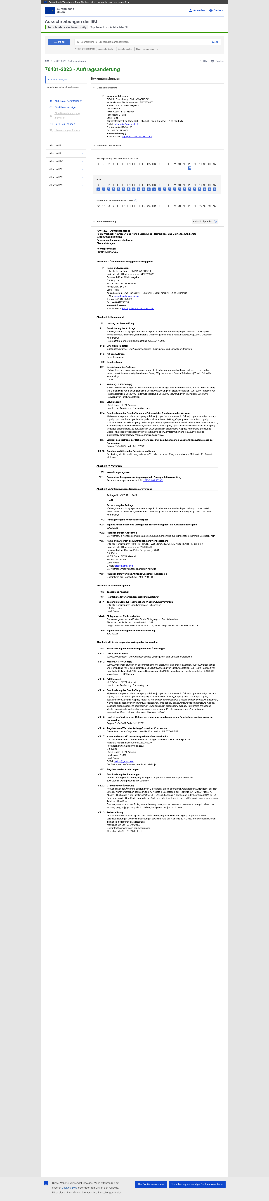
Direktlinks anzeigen (65, 107)
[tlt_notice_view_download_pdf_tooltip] (98, 189)
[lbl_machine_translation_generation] (135, 200)
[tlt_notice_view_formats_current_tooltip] (215, 221)
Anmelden (199, 10)
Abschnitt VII (56, 185)
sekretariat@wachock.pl (126, 124)
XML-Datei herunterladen (68, 101)
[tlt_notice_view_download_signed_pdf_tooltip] (189, 168)
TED (47, 61)
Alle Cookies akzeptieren (151, 1184)
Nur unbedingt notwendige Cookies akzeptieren (197, 1184)
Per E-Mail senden (64, 124)
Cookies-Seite (69, 1187)
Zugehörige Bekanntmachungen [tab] (63, 87)
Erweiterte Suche (105, 49)
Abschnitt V (55, 169)
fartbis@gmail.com (124, 565)
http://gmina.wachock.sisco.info (137, 136)
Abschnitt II (55, 153)
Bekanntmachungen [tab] (57, 79)
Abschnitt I (55, 145)
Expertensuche (125, 49)
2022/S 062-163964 (153, 480)
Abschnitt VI (56, 177)
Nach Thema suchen (146, 49)
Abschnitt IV (56, 161)
